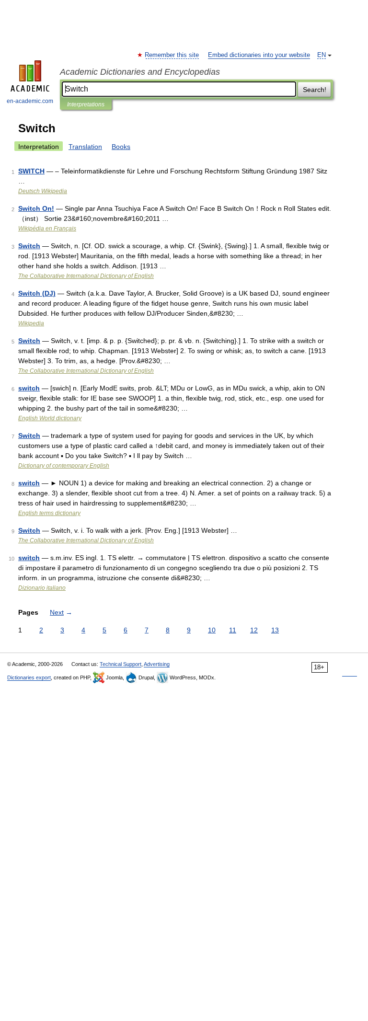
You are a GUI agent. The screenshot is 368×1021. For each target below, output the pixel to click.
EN (321, 55)
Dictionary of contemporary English (63, 465)
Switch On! (36, 208)
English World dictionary (49, 418)
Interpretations (85, 104)
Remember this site (172, 55)
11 (232, 630)
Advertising (157, 664)
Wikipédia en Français (47, 228)
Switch (29, 246)
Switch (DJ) (37, 293)
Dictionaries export (29, 677)
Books (121, 146)
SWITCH (31, 171)
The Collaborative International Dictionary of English (86, 276)
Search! (314, 89)
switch (29, 388)
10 (212, 630)
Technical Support (120, 664)
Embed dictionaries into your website (259, 55)
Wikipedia (31, 323)
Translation (85, 146)
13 (275, 630)
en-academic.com (30, 101)
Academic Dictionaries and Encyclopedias (140, 72)
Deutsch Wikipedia (42, 191)
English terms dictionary (49, 513)
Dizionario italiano (42, 588)
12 (254, 630)
